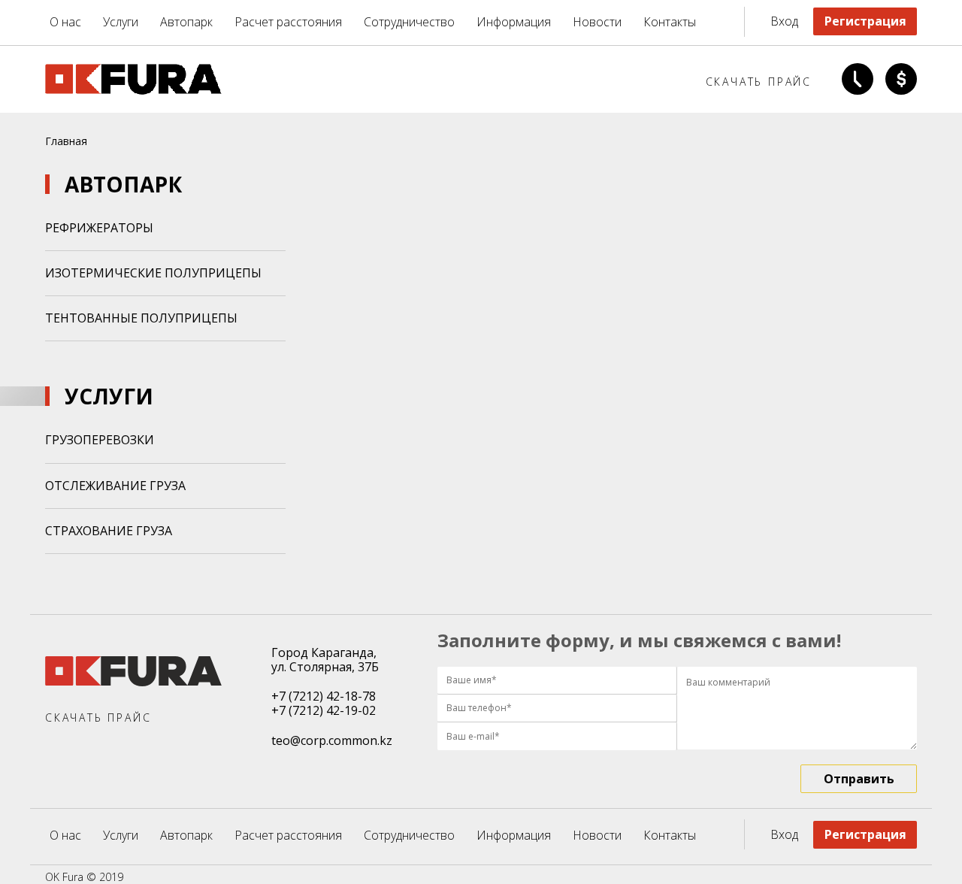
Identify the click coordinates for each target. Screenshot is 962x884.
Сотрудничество (409, 22)
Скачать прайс (759, 81)
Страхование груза (108, 530)
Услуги (120, 22)
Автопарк (186, 22)
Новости (597, 22)
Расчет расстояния (288, 22)
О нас (65, 22)
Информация (513, 22)
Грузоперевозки (99, 439)
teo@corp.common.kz (331, 740)
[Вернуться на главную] (133, 90)
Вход (784, 21)
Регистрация (865, 21)
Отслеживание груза (115, 485)
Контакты (669, 22)
